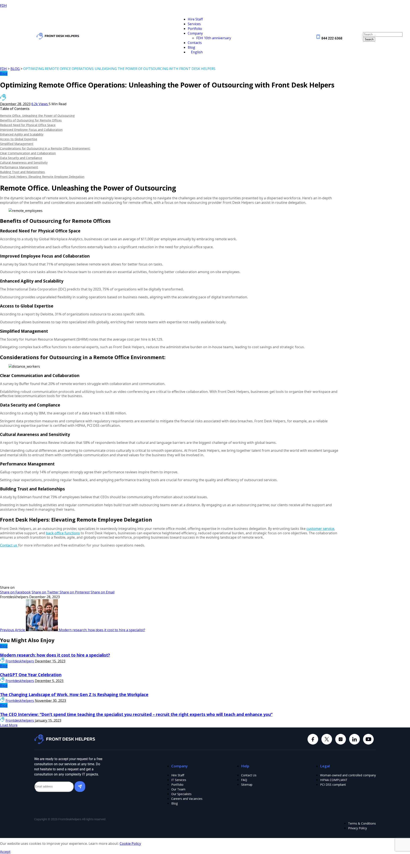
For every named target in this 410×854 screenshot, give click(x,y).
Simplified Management (16, 144)
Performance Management (19, 167)
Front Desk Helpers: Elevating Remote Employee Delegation (42, 177)
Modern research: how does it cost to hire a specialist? (55, 655)
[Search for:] (383, 34)
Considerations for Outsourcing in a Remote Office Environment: (45, 148)
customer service (320, 528)
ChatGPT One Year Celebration (31, 674)
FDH (3, 5)
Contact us (9, 545)
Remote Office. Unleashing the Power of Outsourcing (37, 116)
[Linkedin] (340, 739)
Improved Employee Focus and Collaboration (31, 130)
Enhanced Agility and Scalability (21, 134)
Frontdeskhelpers (20, 661)
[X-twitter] (326, 739)
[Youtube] (368, 739)
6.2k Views (40, 104)
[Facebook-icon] (313, 739)
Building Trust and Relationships (22, 172)
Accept (5, 851)
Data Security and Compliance (21, 158)
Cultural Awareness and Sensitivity (24, 162)
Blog (3, 73)
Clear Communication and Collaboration (28, 153)
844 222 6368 (331, 38)
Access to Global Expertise (18, 139)
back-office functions (63, 533)
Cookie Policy (130, 843)
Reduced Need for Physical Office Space (28, 125)
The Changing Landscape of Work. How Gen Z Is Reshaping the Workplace (74, 694)
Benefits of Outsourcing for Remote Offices (31, 120)
